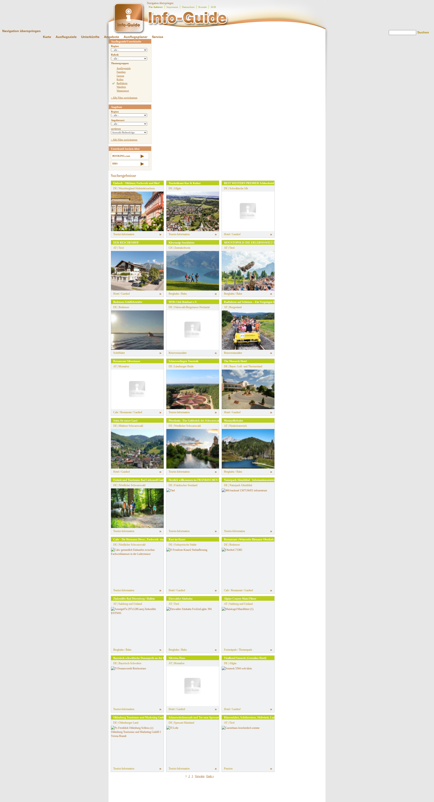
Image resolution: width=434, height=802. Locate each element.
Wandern (121, 86)
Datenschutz (188, 7)
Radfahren (122, 83)
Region (115, 46)
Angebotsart (118, 120)
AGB (213, 7)
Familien (121, 71)
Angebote (111, 37)
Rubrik (115, 54)
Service (157, 37)
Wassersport (123, 90)
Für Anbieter (156, 7)
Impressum (172, 7)
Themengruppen (120, 63)
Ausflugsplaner (135, 37)
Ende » (210, 776)
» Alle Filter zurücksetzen (124, 97)
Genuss (120, 75)
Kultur (120, 79)
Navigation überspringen (160, 3)
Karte (47, 37)
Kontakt (202, 7)
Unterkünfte (90, 37)
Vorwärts (200, 776)
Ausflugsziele (66, 37)
